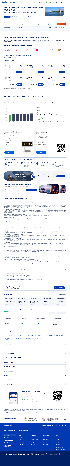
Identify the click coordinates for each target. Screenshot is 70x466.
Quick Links (6, 435)
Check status (9, 152)
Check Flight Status (59, 287)
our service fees (23, 410)
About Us (45, 437)
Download (41, 152)
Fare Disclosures (7, 412)
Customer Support (34, 439)
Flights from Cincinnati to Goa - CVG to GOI (33, 338)
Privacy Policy (11, 193)
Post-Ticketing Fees (59, 447)
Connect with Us (47, 425)
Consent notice (6, 193)
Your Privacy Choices (8, 449)
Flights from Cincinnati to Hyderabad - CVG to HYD (35, 335)
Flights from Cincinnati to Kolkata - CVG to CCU (55, 335)
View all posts (62, 294)
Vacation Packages (22, 442)
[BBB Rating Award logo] (65, 419)
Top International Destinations (7, 446)
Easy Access (8, 425)
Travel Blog (33, 445)
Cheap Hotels (21, 439)
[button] (42, 2)
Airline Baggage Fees (35, 442)
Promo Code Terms (39, 412)
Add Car (20, 27)
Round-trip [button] (7, 20)
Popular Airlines (7, 437)
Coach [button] (20, 20)
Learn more (19, 177)
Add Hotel (14, 27)
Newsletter (45, 445)
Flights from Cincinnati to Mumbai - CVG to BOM (13, 335)
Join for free (60, 176)
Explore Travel (12, 2)
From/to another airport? (53, 27)
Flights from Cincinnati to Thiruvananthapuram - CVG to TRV (13, 339)
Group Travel (21, 444)
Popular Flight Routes (8, 440)
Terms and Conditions (36, 458)
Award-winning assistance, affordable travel (10, 419)
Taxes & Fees (58, 444)
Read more (7, 304)
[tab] (7, 17)
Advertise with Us (46, 444)
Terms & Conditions (59, 442)
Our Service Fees (59, 445)
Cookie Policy (58, 439)
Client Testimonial (46, 442)
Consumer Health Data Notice (61, 449)
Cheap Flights (21, 437)
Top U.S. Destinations (8, 442)
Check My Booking (34, 437)
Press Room (45, 439)
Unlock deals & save (31, 189)
